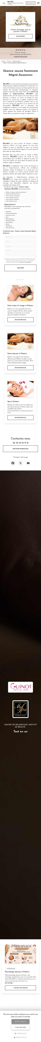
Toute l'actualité (20, 988)
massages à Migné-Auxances (17, 177)
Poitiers (8, 224)
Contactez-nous (20, 57)
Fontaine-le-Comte (10, 215)
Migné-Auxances (17, 61)
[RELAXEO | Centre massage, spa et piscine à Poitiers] (3, 3)
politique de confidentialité (25, 262)
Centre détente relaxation (12, 199)
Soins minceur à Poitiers (17, 354)
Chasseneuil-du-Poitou (11, 213)
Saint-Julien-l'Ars (10, 227)
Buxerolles (8, 211)
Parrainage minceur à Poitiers (17, 972)
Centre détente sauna (11, 201)
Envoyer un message (20, 449)
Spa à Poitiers (13, 402)
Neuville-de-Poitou (10, 220)
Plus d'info (20, 36)
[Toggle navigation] (38, 3)
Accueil (3, 61)
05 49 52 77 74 (20, 50)
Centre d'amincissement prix (13, 194)
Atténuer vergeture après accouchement (16, 192)
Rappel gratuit (31, 3)
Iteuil (7, 217)
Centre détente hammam (12, 197)
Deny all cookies (21, 1027)
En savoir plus (20, 320)
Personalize (21, 1033)
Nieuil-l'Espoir (9, 222)
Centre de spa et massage (13, 195)
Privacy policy (21, 1037)
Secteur (9, 61)
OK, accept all (21, 1021)
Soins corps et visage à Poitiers (20, 306)
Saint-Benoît (9, 226)
